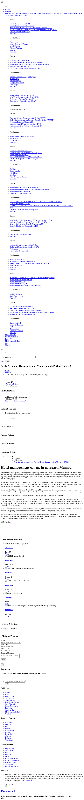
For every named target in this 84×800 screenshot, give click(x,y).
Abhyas (12, 50)
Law (26, 13)
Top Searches (10, 710)
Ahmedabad (9, 730)
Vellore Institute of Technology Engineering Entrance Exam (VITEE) (34, 30)
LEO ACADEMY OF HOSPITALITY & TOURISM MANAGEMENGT (36, 202)
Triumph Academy (16, 48)
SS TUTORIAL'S (16, 294)
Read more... (29, 780)
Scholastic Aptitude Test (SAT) (20, 66)
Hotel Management (45, 13)
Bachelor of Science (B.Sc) (19, 284)
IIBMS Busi (8, 560)
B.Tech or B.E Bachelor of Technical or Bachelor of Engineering (32, 278)
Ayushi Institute (15, 46)
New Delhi (9, 722)
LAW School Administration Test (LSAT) (24, 97)
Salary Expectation (11, 337)
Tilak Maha (9, 548)
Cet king (13, 175)
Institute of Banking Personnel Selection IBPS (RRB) (28, 222)
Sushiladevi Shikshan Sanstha (20, 204)
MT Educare (14, 173)
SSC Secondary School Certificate (21, 306)
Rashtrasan (8, 572)
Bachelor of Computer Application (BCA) (24, 247)
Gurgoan (8, 732)
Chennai (8, 736)
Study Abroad (19, 13)
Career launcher (15, 171)
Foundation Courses (12, 766)
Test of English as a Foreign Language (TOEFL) (26, 68)
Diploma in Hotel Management (20, 193)
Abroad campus (15, 81)
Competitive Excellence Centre (20, 234)
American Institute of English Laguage (23, 77)
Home (7, 9)
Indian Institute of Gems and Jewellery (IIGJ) (25, 124)
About (7, 692)
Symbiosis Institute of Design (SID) (22, 122)
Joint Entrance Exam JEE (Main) (21, 24)
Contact (8, 714)
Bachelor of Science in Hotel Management (24, 187)
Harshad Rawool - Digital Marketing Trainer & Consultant (30, 263)
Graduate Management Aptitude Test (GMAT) (26, 62)
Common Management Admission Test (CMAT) (26, 153)
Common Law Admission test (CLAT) (23, 101)
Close (7, 361)
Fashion (31, 13)
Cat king (13, 169)
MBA (36, 13)
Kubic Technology (16, 265)
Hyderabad (9, 734)
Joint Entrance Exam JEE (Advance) (22, 26)
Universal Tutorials (16, 331)
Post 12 (8, 339)
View (7, 554)
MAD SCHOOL (15, 138)
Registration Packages (12, 702)
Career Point (14, 42)
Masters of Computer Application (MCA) (24, 245)
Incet (11, 208)
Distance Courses (77, 13)
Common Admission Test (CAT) (21, 151)
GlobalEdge (14, 85)
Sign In (7, 345)
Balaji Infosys (14, 79)
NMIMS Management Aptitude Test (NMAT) (25, 159)
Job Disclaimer (10, 700)
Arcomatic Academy (17, 259)
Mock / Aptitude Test (12, 341)
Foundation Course (21, 15)
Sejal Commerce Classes (18, 177)
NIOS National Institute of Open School (23, 314)
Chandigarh (9, 740)
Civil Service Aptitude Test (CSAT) (22, 99)
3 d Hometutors (15, 327)
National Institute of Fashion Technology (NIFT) (26, 126)
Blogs (7, 694)
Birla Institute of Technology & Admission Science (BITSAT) (31, 28)
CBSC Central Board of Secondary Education (25, 310)
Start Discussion (10, 335)
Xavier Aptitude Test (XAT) (19, 155)
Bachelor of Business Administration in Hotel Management (30, 189)
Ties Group (8, 597)
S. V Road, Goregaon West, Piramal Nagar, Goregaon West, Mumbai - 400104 (41, 462)
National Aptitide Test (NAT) (20, 32)
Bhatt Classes (14, 329)
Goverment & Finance (13, 760)
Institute (8, 373)
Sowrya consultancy (17, 83)
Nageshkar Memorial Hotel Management (24, 210)
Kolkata (8, 738)
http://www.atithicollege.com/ (15, 401)
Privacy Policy (10, 696)
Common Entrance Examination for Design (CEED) (28, 118)
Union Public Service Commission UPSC (24, 226)
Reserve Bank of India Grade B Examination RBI (27, 224)
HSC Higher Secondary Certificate (22, 308)
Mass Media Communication (20, 251)
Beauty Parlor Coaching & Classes (22, 136)
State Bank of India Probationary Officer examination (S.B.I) (31, 220)
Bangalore (8, 728)
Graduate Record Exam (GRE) (20, 60)
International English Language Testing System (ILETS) (29, 64)
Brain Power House (16, 296)
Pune (7, 726)
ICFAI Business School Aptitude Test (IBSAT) (26, 157)
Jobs (6, 343)
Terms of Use (10, 698)
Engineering (9, 13)
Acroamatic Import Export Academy (22, 261)
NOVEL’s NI (9, 610)
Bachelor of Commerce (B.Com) (21, 280)
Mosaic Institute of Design (19, 44)
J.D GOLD (14, 140)
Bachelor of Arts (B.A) (17, 282)
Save (2, 361)
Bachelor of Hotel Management (20, 191)
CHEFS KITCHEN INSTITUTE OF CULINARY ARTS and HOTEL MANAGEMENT (41, 206)
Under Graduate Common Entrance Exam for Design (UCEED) (32, 120)
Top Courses (9, 15)
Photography (14, 249)
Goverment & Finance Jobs (61, 13)
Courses (8, 11)
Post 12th (8, 708)
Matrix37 (13, 267)
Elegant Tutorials (15, 323)
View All (13, 34)
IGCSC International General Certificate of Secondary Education (32, 312)
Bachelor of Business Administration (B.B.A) (25, 285)
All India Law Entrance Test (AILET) (23, 95)
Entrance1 (8, 791)
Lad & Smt (8, 585)
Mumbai (8, 724)
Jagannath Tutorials (16, 325)
